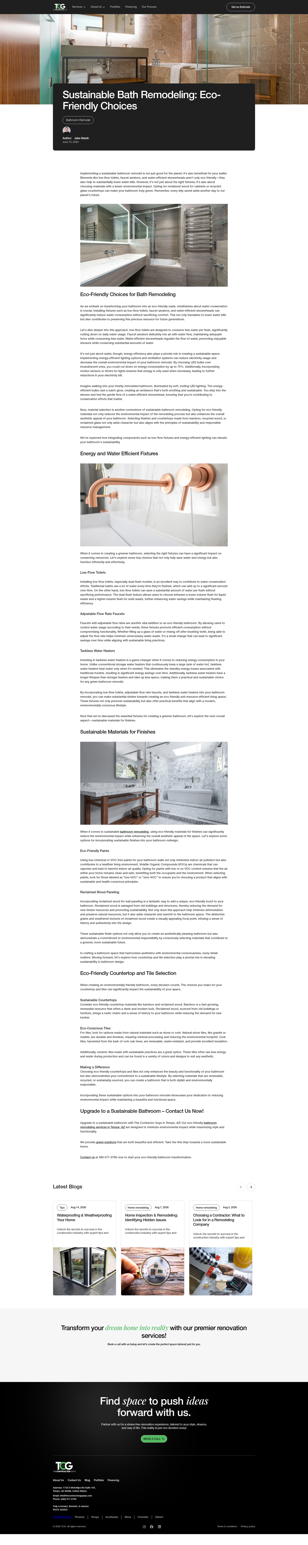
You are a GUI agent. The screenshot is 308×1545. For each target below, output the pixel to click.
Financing (131, 7)
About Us (58, 1480)
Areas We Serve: (62, 1517)
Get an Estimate (240, 7)
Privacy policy (248, 1527)
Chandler (143, 1517)
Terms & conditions (227, 1527)
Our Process (149, 7)
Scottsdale (112, 1517)
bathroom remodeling (134, 832)
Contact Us (74, 1480)
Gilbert (159, 1517)
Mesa (128, 1517)
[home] (60, 7)
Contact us (87, 1157)
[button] (79, 7)
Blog (87, 1480)
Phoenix (80, 1517)
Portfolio (115, 7)
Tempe (95, 1517)
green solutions (105, 1142)
